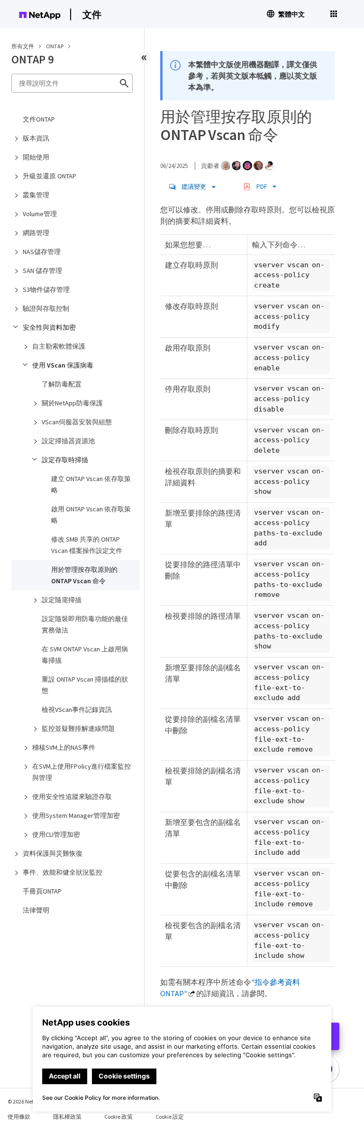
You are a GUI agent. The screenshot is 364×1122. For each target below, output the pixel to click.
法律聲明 (36, 910)
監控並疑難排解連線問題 (78, 728)
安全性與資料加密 (49, 327)
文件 (91, 14)
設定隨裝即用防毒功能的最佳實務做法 (85, 624)
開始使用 (36, 157)
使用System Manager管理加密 (76, 815)
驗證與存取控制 (46, 308)
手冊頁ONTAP (42, 891)
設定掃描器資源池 (68, 441)
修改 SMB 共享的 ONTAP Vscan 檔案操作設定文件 (86, 545)
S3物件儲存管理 (46, 289)
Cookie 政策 (118, 1116)
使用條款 (19, 1116)
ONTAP (55, 46)
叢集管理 (36, 195)
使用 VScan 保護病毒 (62, 365)
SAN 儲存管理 (42, 270)
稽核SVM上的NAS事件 (63, 747)
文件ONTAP (39, 119)
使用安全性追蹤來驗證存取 (72, 796)
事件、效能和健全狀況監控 (62, 872)
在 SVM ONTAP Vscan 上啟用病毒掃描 (85, 655)
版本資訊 (36, 138)
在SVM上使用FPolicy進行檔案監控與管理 (81, 772)
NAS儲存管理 (42, 251)
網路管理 (36, 232)
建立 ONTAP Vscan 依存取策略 (91, 484)
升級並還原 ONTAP (49, 176)
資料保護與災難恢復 (52, 853)
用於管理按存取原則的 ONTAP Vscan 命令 (84, 575)
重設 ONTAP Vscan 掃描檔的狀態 (85, 685)
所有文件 (22, 46)
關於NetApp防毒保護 (72, 403)
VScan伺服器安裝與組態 (77, 422)
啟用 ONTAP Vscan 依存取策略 (91, 515)
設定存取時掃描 (65, 460)
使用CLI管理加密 (56, 834)
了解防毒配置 (62, 384)
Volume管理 (40, 214)
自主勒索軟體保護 (58, 346)
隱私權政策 (67, 1116)
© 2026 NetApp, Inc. (31, 1101)
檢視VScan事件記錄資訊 (77, 709)
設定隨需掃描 (62, 600)
